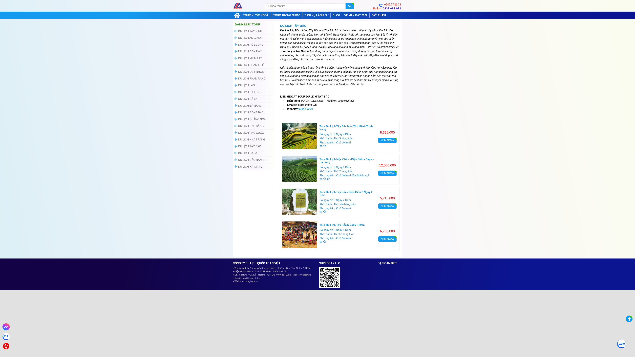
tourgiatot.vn (305, 109)
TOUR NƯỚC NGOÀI (256, 15)
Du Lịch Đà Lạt (248, 99)
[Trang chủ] (237, 15)
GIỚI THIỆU (379, 15)
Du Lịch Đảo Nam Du (252, 160)
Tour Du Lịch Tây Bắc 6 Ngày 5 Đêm (342, 225)
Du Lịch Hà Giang (249, 166)
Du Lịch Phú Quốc (250, 132)
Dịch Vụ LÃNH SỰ (316, 15)
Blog (336, 15)
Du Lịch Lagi (246, 85)
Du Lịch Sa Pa (247, 153)
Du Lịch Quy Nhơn (250, 71)
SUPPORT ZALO (329, 263)
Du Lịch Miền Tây (249, 58)
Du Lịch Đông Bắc (250, 112)
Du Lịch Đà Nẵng (249, 105)
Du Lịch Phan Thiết (251, 65)
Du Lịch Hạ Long (249, 92)
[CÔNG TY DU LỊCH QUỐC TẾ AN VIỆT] (238, 6)
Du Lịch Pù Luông (250, 44)
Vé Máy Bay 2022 (355, 15)
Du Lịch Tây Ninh (249, 31)
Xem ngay (387, 140)
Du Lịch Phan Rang (251, 78)
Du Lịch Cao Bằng (250, 126)
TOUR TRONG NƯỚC (286, 15)
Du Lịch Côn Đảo (249, 51)
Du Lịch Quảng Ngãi (251, 119)
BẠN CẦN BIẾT (387, 263)
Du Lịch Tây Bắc (249, 146)
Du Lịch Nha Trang (251, 139)
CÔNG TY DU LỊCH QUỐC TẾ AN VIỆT (256, 263)
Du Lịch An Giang (249, 38)
